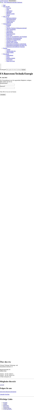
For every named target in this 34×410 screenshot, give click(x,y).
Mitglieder (8, 12)
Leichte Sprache (7, 408)
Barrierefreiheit (12, 0)
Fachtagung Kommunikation (13, 39)
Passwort (2, 86)
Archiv (8, 26)
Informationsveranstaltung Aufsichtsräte (16, 44)
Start (4, 5)
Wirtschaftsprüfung (11, 19)
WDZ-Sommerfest (11, 29)
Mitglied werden (10, 13)
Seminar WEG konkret (12, 42)
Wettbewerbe (9, 22)
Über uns (8, 8)
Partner (8, 15)
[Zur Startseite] (11, 2)
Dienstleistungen (10, 21)
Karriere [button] (5, 48)
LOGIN (2, 385)
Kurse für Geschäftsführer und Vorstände (16, 36)
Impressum (6, 405)
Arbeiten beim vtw (11, 51)
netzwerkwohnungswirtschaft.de (8, 391)
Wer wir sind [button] (6, 6)
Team (7, 9)
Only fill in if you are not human (8, 91)
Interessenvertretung (11, 18)
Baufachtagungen (10, 33)
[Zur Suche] (0, 65)
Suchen (23, 69)
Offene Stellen (10, 52)
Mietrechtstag (9, 32)
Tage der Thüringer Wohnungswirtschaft (16, 28)
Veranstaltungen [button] (7, 23)
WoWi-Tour (9, 35)
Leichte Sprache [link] (4, 0)
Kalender (8, 25)
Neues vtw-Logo (10, 61)
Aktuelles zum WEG (11, 41)
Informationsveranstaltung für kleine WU (16, 45)
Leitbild (8, 49)
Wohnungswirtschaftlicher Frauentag (15, 46)
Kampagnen (9, 59)
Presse (7, 56)
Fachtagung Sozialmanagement (14, 38)
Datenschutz (6, 407)
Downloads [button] (6, 54)
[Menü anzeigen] (0, 68)
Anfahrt (5, 404)
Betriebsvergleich (10, 58)
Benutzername (4, 83)
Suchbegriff (3, 69)
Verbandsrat (9, 10)
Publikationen (9, 55)
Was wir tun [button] (6, 16)
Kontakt (5, 402)
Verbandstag (9, 31)
